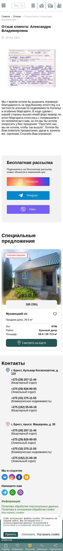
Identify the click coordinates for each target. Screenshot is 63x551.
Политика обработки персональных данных (30, 506)
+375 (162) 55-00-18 (24, 407)
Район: (10, 330)
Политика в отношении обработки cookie (28, 509)
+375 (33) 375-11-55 (23, 398)
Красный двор (48, 330)
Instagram (32, 181)
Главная (6, 16)
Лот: (8, 326)
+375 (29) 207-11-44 (23, 379)
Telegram (32, 195)
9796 (54, 326)
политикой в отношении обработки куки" (27, 525)
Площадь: (11, 334)
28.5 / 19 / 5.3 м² (47, 334)
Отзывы (17, 16)
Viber (32, 209)
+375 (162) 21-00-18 (24, 457)
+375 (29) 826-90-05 (24, 388)
